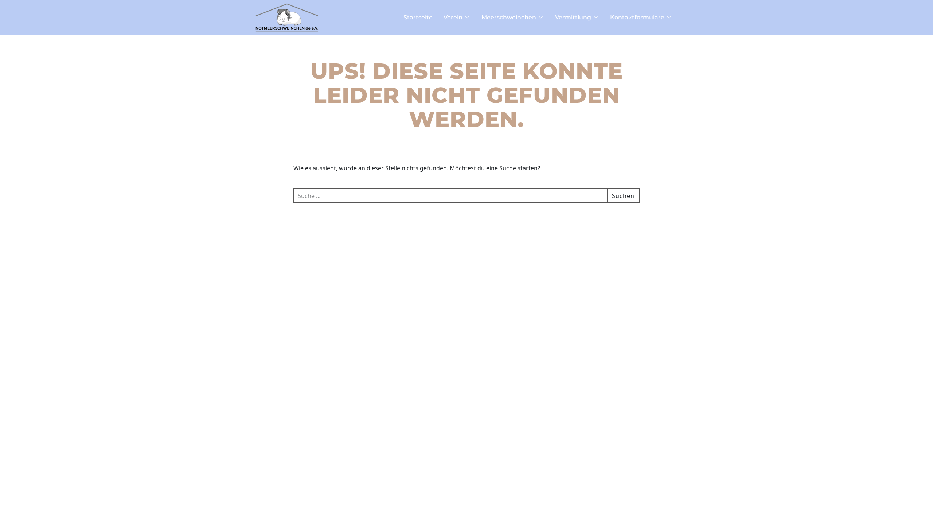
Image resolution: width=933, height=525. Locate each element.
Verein (453, 17)
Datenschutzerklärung (464, 509)
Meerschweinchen (508, 17)
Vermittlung (573, 17)
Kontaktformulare (637, 17)
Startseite (418, 17)
